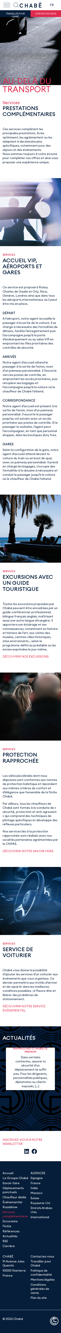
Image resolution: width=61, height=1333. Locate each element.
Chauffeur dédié (14, 1197)
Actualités (10, 1236)
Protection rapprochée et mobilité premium (30, 1048)
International (39, 1217)
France (35, 1183)
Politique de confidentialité (41, 1273)
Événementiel (12, 1202)
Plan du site (38, 1298)
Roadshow (10, 1207)
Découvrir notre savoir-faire (28, 851)
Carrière (9, 1246)
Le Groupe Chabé (15, 1178)
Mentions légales (42, 1279)
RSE (5, 1241)
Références (11, 1231)
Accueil (8, 1173)
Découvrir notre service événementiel (24, 1008)
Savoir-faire (11, 1183)
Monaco (36, 1193)
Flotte (7, 1226)
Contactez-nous (42, 1256)
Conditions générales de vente (39, 1289)
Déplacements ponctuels (13, 1190)
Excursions (10, 1221)
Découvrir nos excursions (26, 656)
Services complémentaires (15, 1214)
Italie (34, 1188)
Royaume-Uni (40, 1203)
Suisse (34, 1198)
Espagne (36, 1178)
